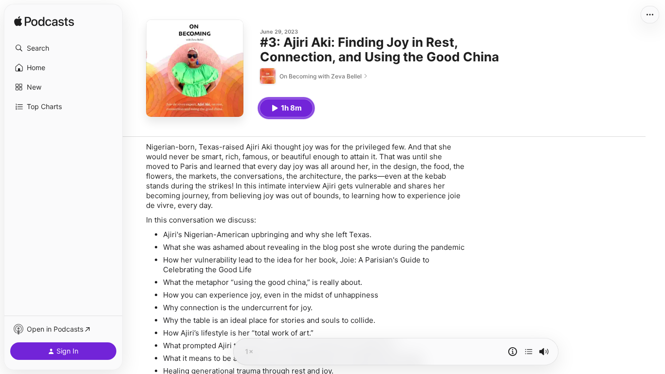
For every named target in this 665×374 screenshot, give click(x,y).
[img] (44, 22)
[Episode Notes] (512, 351)
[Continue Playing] (529, 351)
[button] (63, 48)
